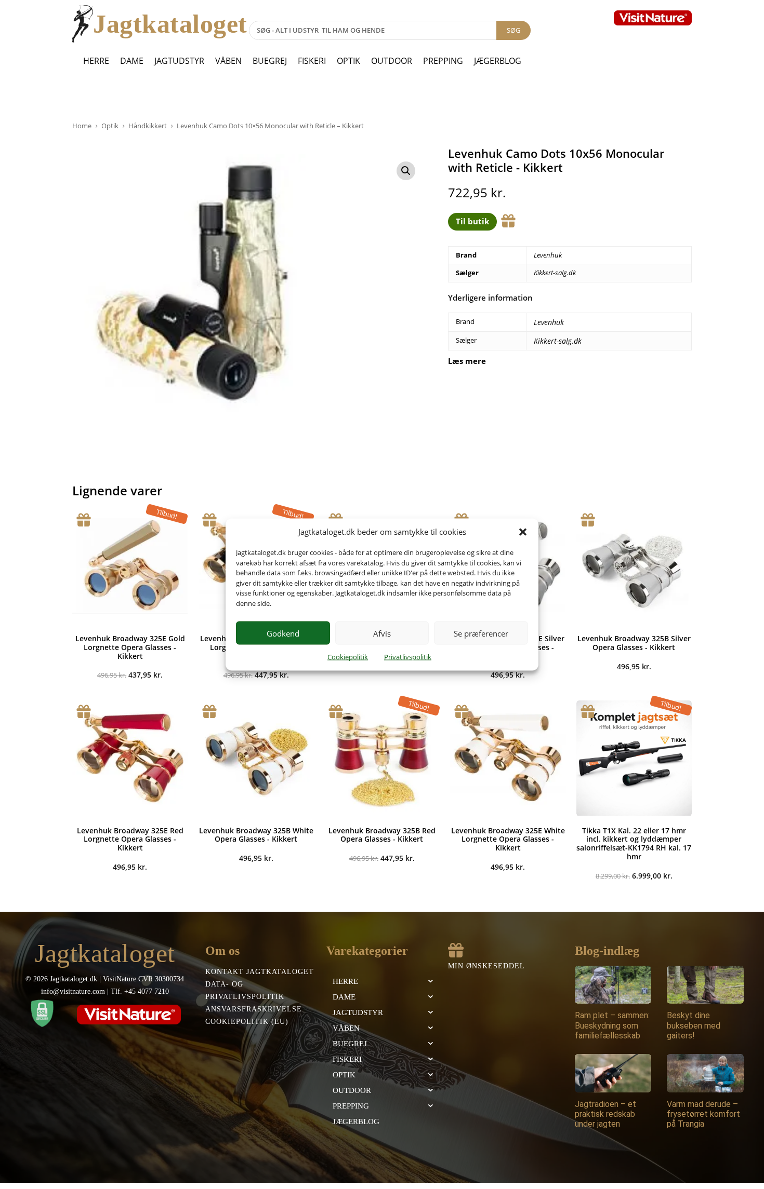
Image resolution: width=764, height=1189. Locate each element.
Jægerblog (497, 60)
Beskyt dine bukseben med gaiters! (693, 1025)
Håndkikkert (147, 125)
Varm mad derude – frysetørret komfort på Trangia (703, 1114)
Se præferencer (481, 633)
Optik (348, 60)
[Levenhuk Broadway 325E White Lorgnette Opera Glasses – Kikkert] (507, 758)
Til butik (472, 221)
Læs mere (467, 361)
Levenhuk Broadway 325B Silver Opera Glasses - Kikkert (634, 642)
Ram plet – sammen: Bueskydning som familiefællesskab (612, 1025)
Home (81, 125)
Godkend (283, 633)
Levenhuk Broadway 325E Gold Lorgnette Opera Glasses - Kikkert (130, 647)
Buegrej (270, 60)
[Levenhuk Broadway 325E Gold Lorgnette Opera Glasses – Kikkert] (130, 566)
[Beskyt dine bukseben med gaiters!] (705, 985)
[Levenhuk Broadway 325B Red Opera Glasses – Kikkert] (382, 758)
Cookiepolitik (347, 656)
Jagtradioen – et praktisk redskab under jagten (605, 1114)
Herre (96, 60)
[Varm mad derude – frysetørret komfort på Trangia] (705, 1073)
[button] (523, 531)
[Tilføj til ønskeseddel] (508, 221)
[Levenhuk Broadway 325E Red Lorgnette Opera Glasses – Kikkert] (130, 758)
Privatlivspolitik (407, 656)
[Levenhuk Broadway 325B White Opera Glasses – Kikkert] (255, 758)
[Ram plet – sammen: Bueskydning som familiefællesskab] (613, 985)
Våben (228, 60)
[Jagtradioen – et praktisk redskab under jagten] (613, 1073)
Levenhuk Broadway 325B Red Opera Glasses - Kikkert (382, 835)
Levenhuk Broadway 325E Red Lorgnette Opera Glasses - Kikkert (130, 839)
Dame (131, 60)
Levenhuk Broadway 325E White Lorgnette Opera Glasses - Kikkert (508, 839)
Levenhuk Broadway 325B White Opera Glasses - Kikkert (256, 835)
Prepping (443, 60)
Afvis (382, 633)
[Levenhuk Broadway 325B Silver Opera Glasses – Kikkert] (634, 566)
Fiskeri (312, 60)
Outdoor (391, 60)
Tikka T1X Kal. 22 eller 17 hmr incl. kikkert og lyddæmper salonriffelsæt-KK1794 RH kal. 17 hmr (633, 843)
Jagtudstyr (179, 60)
